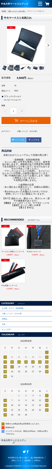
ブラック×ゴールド (12, 96)
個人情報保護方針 (37, 458)
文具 (3, 324)
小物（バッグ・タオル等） (17, 11)
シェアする (34, 140)
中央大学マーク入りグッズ (14, 4)
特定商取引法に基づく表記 (18, 458)
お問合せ (37, 460)
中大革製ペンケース (9, 286)
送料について (16, 460)
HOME (4, 11)
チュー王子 (6, 330)
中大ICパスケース (34, 252)
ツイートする (19, 140)
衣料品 (4, 319)
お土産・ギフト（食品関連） (13, 308)
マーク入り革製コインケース (12, 252)
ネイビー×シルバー (12, 100)
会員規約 (27, 460)
